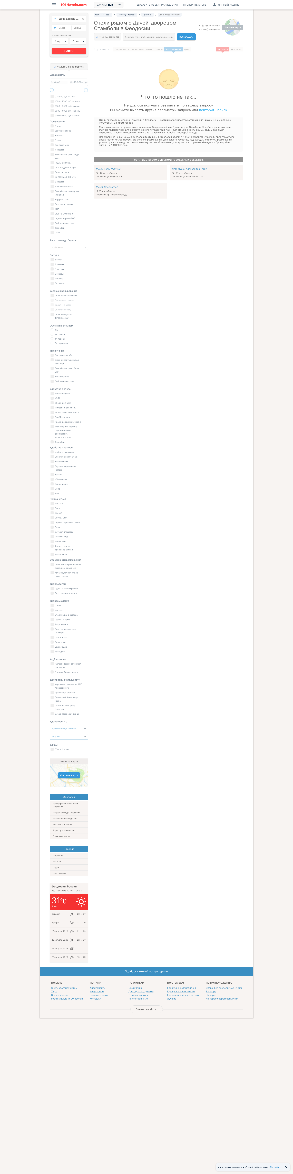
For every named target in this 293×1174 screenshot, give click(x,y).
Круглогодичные (138, 998)
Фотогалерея (59, 873)
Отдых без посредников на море (225, 987)
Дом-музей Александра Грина (189, 168)
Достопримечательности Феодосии (65, 805)
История (57, 861)
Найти (69, 50)
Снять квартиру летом (64, 987)
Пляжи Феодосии (61, 836)
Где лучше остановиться (181, 987)
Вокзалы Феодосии (62, 824)
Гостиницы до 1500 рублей (67, 998)
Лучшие (171, 998)
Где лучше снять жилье (181, 991)
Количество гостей (61, 35)
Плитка (224, 49)
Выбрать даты (186, 37)
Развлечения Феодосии (64, 818)
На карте (211, 995)
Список (237, 49)
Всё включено (59, 995)
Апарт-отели (97, 991)
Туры (54, 991)
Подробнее (275, 1167)
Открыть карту (69, 775)
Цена (186, 49)
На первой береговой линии (222, 998)
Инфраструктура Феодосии (66, 812)
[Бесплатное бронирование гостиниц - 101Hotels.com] (73, 4)
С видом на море (139, 995)
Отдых (56, 867)
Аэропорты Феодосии (63, 830)
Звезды (159, 49)
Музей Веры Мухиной (108, 168)
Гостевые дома (99, 995)
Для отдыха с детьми (141, 991)
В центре (211, 991)
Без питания (135, 987)
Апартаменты (97, 987)
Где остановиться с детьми (183, 995)
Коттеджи (95, 998)
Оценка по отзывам (142, 49)
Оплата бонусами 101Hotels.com (63, 316)
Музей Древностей (107, 187)
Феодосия (58, 855)
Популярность (122, 49)
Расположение (173, 49)
